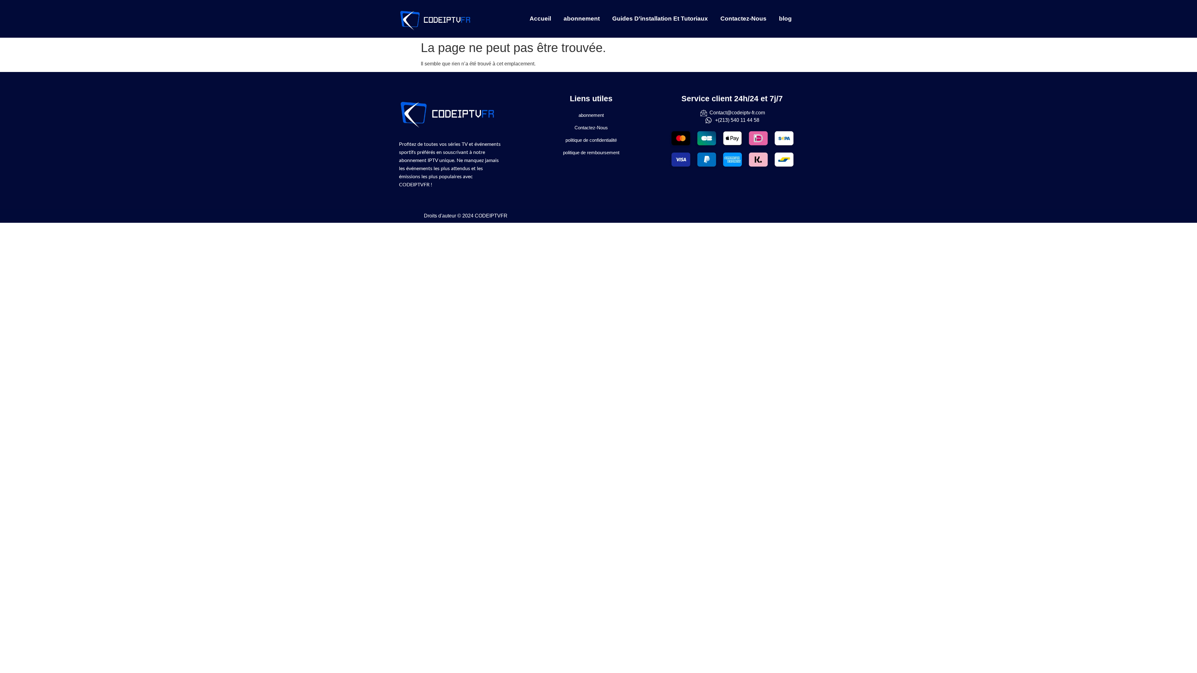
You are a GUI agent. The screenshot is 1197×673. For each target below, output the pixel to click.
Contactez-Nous (743, 18)
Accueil (540, 18)
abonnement (582, 18)
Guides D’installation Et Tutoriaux (660, 18)
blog (785, 18)
